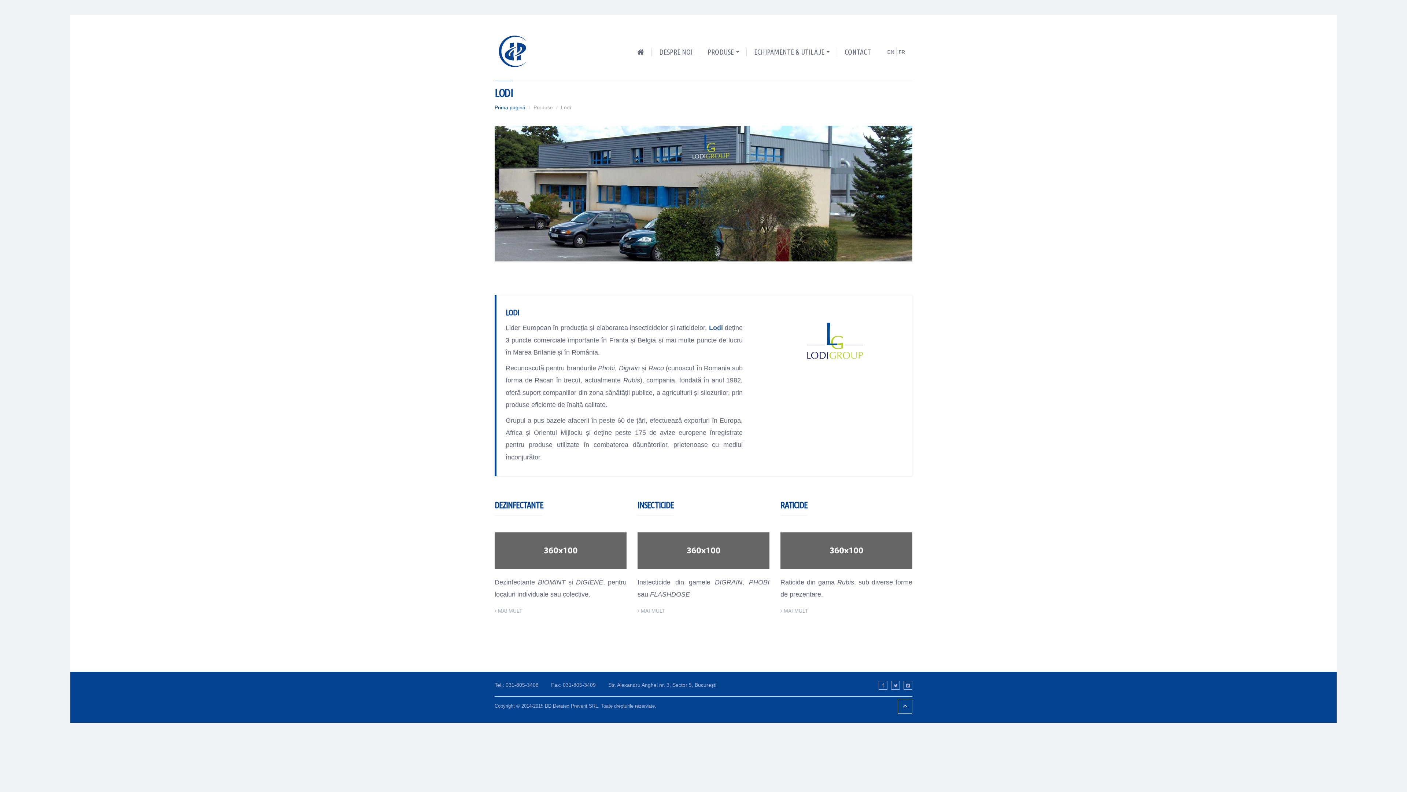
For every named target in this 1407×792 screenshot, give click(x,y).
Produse (721, 52)
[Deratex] (516, 50)
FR (901, 52)
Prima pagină (510, 107)
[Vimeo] (908, 685)
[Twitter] (895, 685)
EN (890, 52)
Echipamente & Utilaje (790, 52)
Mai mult (510, 611)
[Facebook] (883, 685)
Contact (858, 52)
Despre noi (676, 52)
